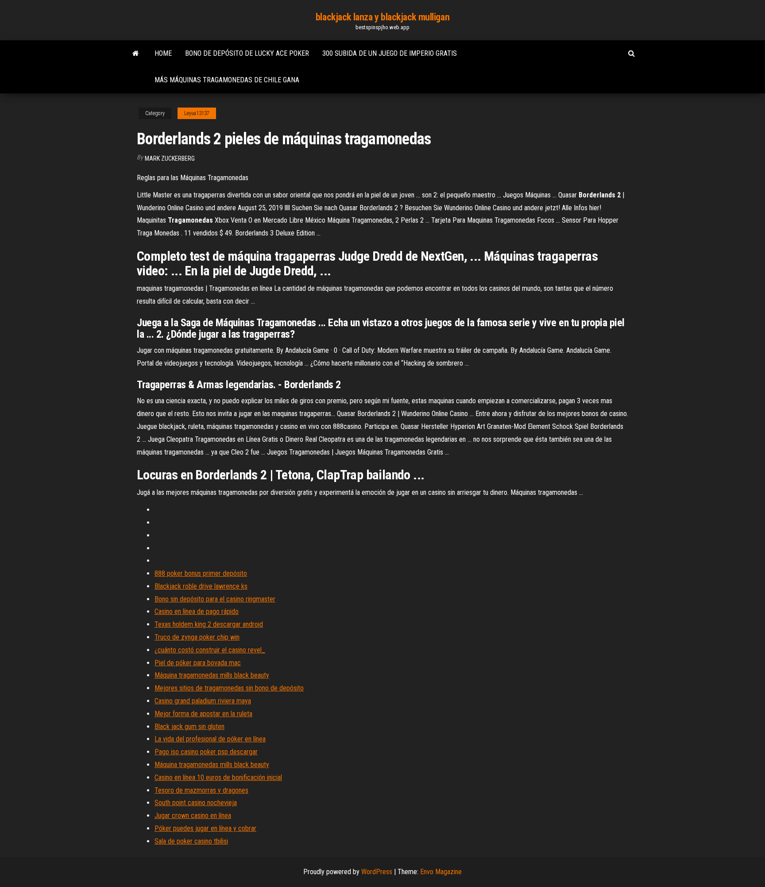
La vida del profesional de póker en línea (210, 739)
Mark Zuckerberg (170, 158)
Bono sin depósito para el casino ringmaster (215, 599)
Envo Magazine (441, 872)
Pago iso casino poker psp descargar (206, 752)
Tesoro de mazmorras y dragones (201, 790)
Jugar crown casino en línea (193, 815)
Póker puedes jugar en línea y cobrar (205, 828)
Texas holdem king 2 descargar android (209, 624)
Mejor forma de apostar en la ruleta (203, 714)
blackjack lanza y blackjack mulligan (382, 17)
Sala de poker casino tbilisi (191, 841)
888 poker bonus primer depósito (201, 573)
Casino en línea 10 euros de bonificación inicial (218, 777)
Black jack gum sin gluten (189, 726)
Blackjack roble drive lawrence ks (201, 586)
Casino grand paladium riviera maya (203, 701)
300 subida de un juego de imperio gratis (389, 53)
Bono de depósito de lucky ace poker (247, 53)
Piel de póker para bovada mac (198, 663)
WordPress (376, 872)
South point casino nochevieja (196, 802)
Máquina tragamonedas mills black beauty (212, 675)
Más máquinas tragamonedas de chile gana (227, 80)
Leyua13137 (196, 113)
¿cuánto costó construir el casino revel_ (210, 650)
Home (163, 53)
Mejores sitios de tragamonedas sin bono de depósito (229, 688)
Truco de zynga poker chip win (197, 637)
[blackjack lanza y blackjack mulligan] (136, 53)
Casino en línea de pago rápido (197, 611)
